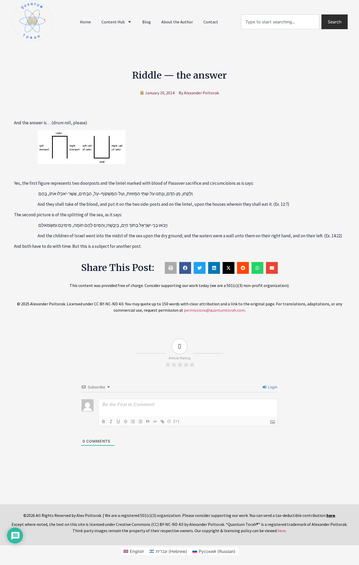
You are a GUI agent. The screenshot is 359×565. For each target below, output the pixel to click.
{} (169, 421)
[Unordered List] (140, 421)
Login (272, 387)
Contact (210, 21)
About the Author (177, 21)
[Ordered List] (133, 421)
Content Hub (113, 21)
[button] (171, 268)
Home (85, 21)
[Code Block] (155, 421)
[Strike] (125, 421)
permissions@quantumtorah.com (214, 310)
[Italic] (111, 421)
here (282, 530)
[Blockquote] (147, 421)
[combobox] (280, 21)
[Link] (162, 421)
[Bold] (103, 421)
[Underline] (118, 421)
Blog (146, 21)
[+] (177, 421)
